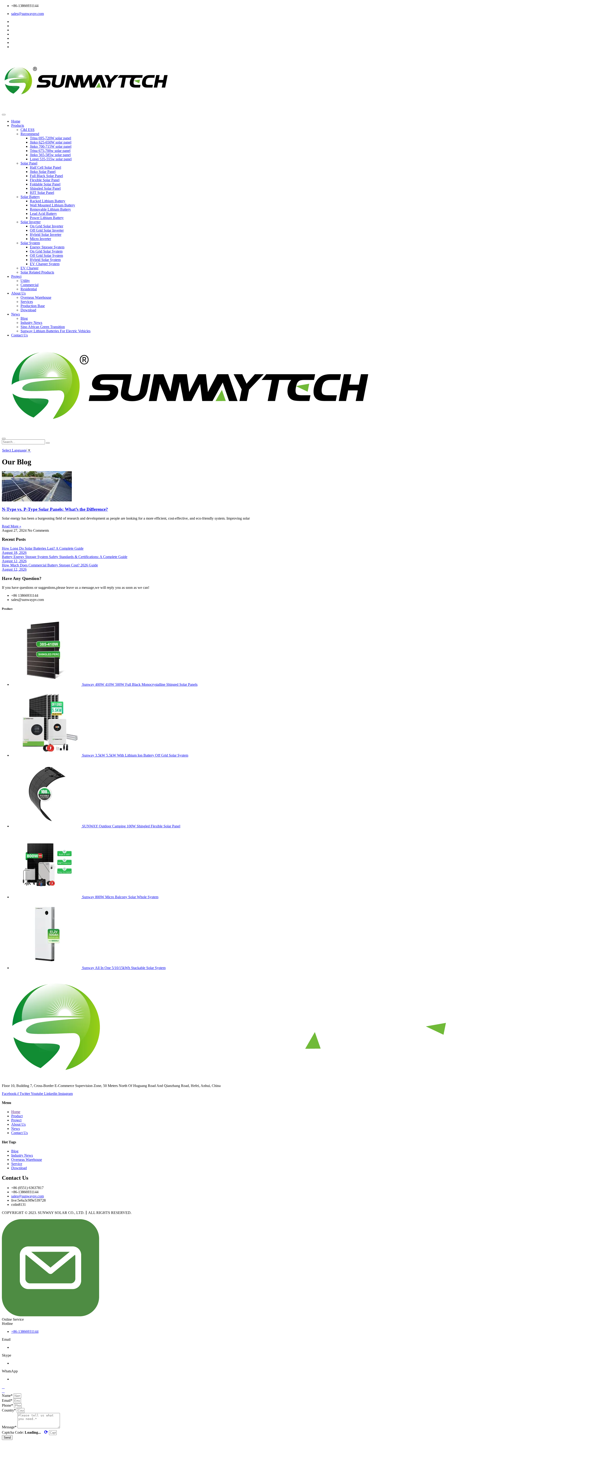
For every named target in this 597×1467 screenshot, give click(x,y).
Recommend (30, 134)
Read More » (11, 526)
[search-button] (48, 443)
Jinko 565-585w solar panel (50, 155)
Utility (25, 281)
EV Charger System (44, 264)
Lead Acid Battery (43, 214)
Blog (24, 318)
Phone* (8, 1405)
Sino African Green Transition (43, 327)
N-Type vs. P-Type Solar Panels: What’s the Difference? (55, 509)
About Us (18, 293)
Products (17, 125)
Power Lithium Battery (47, 218)
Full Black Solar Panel (46, 176)
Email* (7, 1400)
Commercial (29, 285)
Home (15, 121)
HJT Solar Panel (42, 193)
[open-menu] (4, 114)
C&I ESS (28, 130)
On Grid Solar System (46, 251)
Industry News (31, 323)
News (15, 314)
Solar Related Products (37, 272)
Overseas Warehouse (36, 297)
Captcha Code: (25, 1432)
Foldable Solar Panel (45, 184)
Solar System (30, 243)
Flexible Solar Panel (44, 180)
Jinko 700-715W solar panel (50, 146)
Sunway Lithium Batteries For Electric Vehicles (55, 331)
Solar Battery (30, 197)
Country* (9, 1410)
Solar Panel (29, 163)
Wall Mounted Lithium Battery (52, 205)
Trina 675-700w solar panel (50, 151)
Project (16, 276)
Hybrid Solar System (45, 260)
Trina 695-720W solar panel (50, 138)
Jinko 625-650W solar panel (50, 142)
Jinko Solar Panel (43, 172)
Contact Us (19, 335)
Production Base (33, 306)
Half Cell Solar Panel (45, 167)
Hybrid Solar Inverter (45, 235)
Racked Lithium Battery (47, 201)
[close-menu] (4, 438)
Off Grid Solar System (46, 255)
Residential (29, 289)
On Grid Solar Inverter (46, 226)
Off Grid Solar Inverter (47, 230)
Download (28, 310)
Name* (8, 1396)
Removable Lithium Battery (50, 209)
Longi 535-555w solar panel (51, 159)
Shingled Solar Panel (45, 188)
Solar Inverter (31, 222)
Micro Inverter (40, 239)
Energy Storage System (47, 247)
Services (27, 302)
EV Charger (29, 268)
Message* (9, 1427)
